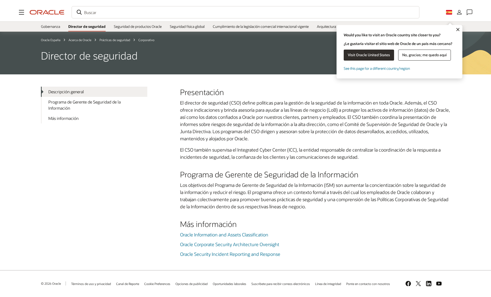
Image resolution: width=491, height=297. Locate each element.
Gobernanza (50, 26)
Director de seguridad (87, 26)
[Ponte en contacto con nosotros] (469, 12)
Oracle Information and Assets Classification (224, 235)
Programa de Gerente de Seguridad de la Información (84, 105)
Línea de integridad (328, 284)
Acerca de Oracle (80, 40)
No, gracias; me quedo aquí (424, 54)
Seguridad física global (187, 26)
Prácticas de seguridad (114, 40)
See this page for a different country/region (377, 68)
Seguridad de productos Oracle (138, 26)
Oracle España (50, 40)
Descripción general (66, 91)
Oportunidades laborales (229, 284)
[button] (21, 12)
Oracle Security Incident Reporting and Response (230, 254)
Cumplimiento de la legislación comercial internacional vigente (261, 26)
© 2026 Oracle (51, 283)
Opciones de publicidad (191, 284)
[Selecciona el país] (449, 12)
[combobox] (245, 12)
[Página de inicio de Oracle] (47, 12)
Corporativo (146, 40)
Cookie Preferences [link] (157, 284)
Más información (63, 118)
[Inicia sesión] (459, 12)
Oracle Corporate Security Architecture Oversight (229, 244)
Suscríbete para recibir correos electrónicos (280, 284)
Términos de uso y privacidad (91, 284)
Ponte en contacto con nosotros (368, 284)
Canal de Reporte (127, 284)
